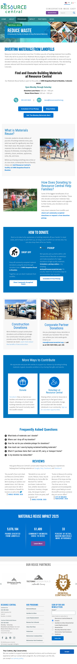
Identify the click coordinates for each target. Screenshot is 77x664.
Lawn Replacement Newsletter (61, 626)
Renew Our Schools (32, 622)
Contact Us (4, 607)
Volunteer (29, 631)
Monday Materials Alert (63, 630)
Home (4, 19)
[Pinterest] (10, 637)
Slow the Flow (31, 627)
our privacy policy (17, 658)
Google (37, 468)
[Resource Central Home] (14, 12)
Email (54, 610)
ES (75, 2)
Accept (67, 652)
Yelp (41, 468)
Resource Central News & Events (63, 619)
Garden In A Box (31, 613)
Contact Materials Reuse (8, 620)
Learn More (38, 543)
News (51, 19)
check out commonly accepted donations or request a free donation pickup (55, 215)
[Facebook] (2, 637)
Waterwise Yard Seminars (34, 640)
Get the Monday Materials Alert (38, 115)
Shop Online (50, 109)
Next (74, 34)
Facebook (47, 468)
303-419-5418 (4, 622)
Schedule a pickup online (49, 264)
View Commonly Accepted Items (23, 283)
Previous (3, 34)
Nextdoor (58, 468)
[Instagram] (14, 637)
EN (69, 2)
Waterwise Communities (34, 636)
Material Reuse (31, 609)
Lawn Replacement (32, 618)
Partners (42, 19)
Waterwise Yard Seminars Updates (63, 633)
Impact (32, 19)
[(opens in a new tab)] (14, 589)
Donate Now (52, 13)
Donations (13, 397)
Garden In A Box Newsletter (64, 623)
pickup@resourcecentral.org (51, 269)
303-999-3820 (4, 610)
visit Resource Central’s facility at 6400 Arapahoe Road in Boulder (18, 167)
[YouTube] (6, 637)
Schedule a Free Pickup (30, 109)
